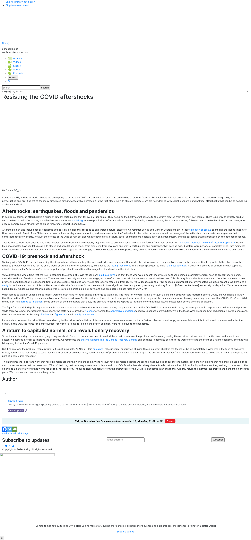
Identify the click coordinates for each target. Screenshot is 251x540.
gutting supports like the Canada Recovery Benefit (109, 339)
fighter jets (61, 314)
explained (98, 349)
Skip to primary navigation (20, 1)
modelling (77, 220)
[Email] (25, 410)
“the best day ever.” (176, 265)
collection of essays (200, 229)
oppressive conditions (122, 310)
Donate (170, 421)
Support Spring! (125, 531)
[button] (9, 81)
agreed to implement (31, 301)
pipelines (44, 314)
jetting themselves (120, 265)
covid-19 (7, 433)
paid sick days (107, 274)
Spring (5, 43)
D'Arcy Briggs (15, 401)
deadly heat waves (84, 314)
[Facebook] (4, 429)
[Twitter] (9, 429)
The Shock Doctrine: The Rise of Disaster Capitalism (206, 242)
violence (89, 310)
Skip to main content (17, 5)
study (5, 285)
